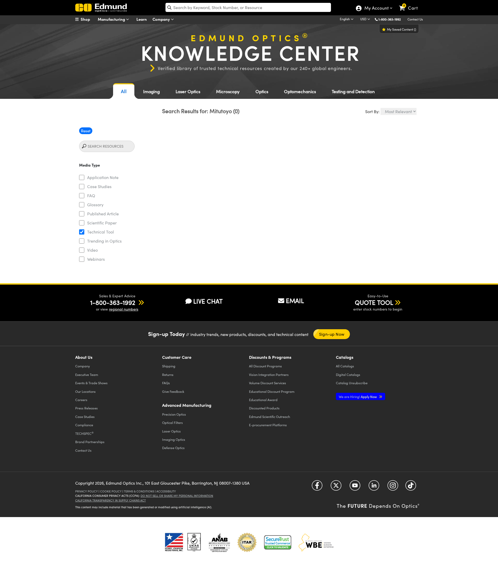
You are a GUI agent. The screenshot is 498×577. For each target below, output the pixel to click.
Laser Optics (188, 91)
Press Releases (86, 408)
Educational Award (263, 399)
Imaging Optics (173, 439)
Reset (86, 130)
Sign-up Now (331, 334)
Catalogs (345, 366)
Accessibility (166, 491)
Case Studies (99, 186)
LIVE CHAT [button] (208, 301)
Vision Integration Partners (269, 374)
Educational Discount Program (271, 391)
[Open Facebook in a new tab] (317, 487)
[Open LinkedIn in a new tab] (374, 487)
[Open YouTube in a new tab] (355, 487)
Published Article (103, 213)
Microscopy (228, 91)
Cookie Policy (111, 491)
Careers (81, 399)
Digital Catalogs (348, 374)
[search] (248, 7)
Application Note (103, 177)
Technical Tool (100, 232)
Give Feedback (173, 391)
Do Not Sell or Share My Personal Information (177, 496)
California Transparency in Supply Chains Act (110, 500)
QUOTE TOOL (374, 302)
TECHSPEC (84, 433)
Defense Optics (173, 447)
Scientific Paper (102, 222)
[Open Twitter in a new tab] (336, 487)
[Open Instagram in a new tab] (393, 487)
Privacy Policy (86, 491)
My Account (376, 8)
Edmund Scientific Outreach (269, 416)
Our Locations (85, 391)
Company (162, 19)
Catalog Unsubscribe (352, 383)
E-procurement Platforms (268, 425)
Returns (168, 374)
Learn (141, 19)
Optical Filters (172, 422)
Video (92, 250)
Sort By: (372, 111)
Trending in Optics (104, 241)
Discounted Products (264, 408)
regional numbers (123, 309)
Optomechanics (300, 91)
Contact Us (415, 19)
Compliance (84, 425)
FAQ (91, 195)
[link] (411, 3)
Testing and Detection (353, 91)
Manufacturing (112, 19)
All (124, 91)
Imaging (151, 91)
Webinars (96, 259)
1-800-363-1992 (389, 19)
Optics (261, 91)
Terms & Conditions (139, 491)
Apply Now (358, 396)
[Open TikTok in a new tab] (411, 487)
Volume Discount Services (267, 383)
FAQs (166, 383)
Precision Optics (174, 414)
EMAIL (295, 300)
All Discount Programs (265, 366)
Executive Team (86, 374)
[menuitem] (88, 19)
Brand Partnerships (90, 441)
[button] (391, 19)
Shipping (168, 366)
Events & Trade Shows (91, 383)
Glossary (95, 204)
